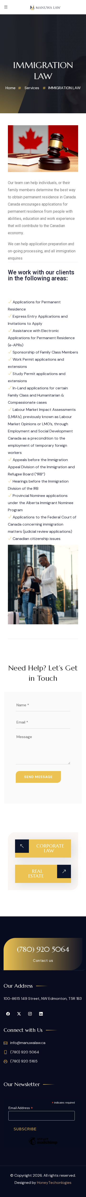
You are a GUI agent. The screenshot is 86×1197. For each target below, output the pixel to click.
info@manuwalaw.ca (27, 1042)
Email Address (20, 1108)
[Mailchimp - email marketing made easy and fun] (43, 1145)
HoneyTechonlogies (54, 1182)
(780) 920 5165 (23, 1061)
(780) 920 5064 (43, 949)
